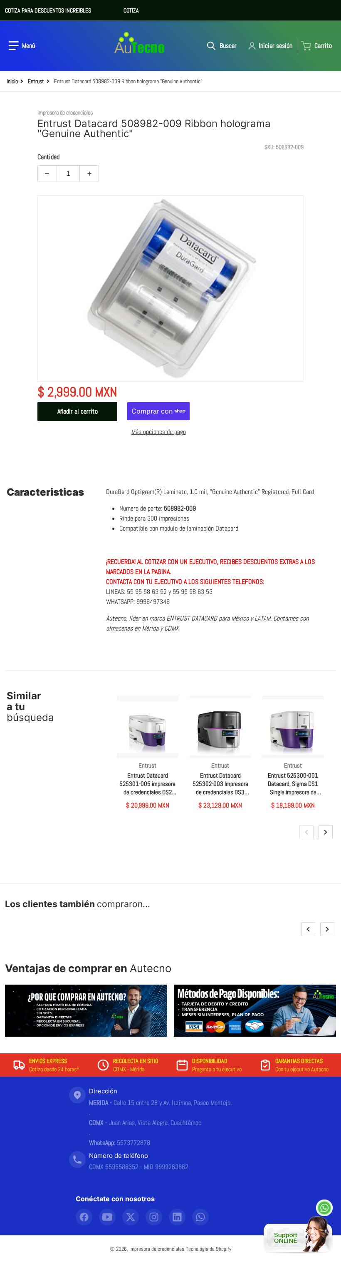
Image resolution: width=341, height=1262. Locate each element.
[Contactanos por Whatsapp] (324, 1208)
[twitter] (130, 1217)
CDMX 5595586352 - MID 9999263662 (138, 1166)
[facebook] (84, 1217)
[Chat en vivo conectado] (298, 1235)
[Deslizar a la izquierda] (306, 832)
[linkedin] (177, 1217)
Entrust (36, 81)
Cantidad (48, 156)
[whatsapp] (200, 1217)
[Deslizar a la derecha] (326, 832)
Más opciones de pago (158, 431)
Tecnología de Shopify (208, 1248)
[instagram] (154, 1217)
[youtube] (107, 1217)
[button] (22, 46)
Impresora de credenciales (156, 1248)
